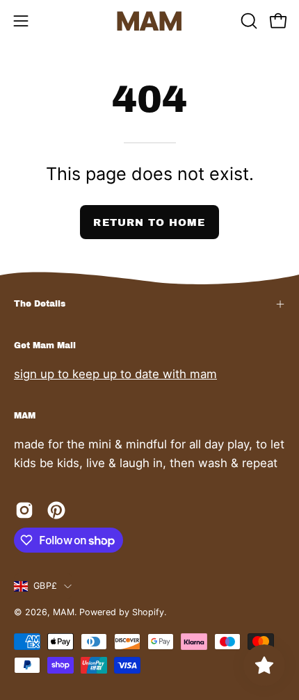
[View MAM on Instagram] (24, 510)
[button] (247, 21)
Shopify (148, 612)
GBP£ (45, 585)
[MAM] (149, 20)
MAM (63, 612)
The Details (39, 304)
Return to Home (149, 222)
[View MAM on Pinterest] (56, 510)
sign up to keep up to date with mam (115, 374)
